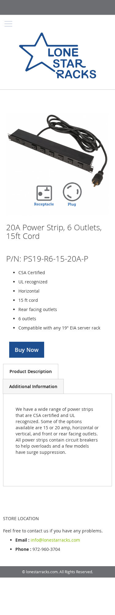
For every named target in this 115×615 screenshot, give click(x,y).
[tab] (30, 371)
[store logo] (57, 56)
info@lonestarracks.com (55, 540)
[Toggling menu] (8, 23)
